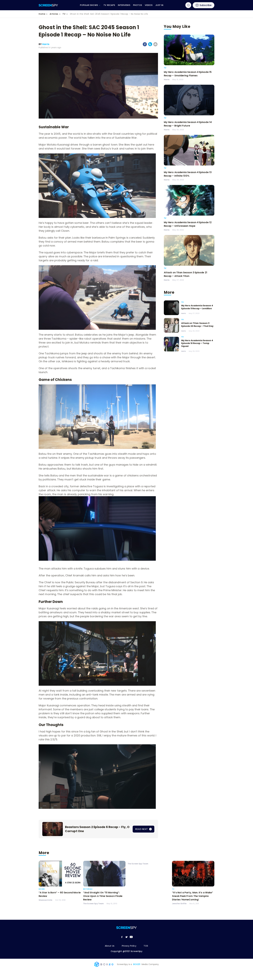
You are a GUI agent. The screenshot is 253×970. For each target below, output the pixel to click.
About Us (109, 945)
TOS (146, 945)
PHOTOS (137, 5)
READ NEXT (141, 829)
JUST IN (159, 5)
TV (64, 13)
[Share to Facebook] (145, 45)
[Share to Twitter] (150, 45)
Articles (54, 13)
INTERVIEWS (124, 5)
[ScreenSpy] (48, 5)
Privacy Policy (129, 945)
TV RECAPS (109, 5)
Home (42, 13)
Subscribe (205, 5)
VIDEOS (148, 5)
